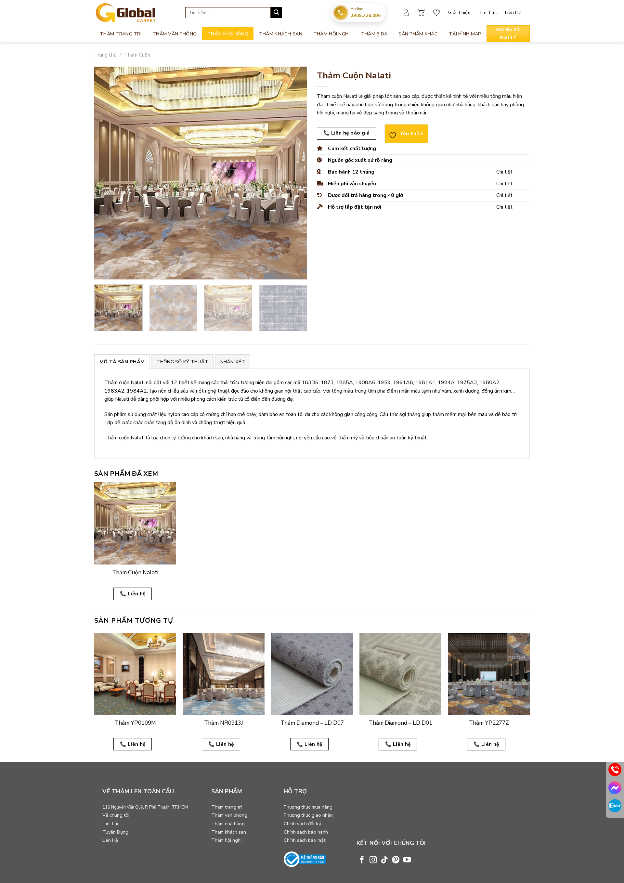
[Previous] (106, 173)
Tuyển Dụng (115, 832)
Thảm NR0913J (223, 723)
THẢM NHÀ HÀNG (227, 34)
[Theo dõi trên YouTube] (407, 860)
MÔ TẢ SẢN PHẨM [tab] (122, 361)
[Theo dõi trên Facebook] (362, 860)
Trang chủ (105, 54)
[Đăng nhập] (406, 12)
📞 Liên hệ (133, 593)
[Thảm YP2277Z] (489, 674)
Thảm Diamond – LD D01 (400, 723)
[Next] (295, 173)
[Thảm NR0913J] (224, 674)
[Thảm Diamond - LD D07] (312, 674)
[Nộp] (276, 12)
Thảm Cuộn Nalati (135, 572)
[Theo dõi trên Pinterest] (395, 860)
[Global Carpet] (135, 12)
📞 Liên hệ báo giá (346, 132)
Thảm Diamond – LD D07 (312, 723)
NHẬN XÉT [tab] (232, 361)
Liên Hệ (513, 12)
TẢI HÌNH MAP (465, 34)
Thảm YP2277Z (489, 723)
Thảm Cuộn (137, 54)
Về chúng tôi (115, 815)
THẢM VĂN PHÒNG (174, 34)
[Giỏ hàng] (421, 12)
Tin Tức (488, 12)
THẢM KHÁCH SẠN (280, 34)
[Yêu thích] (436, 12)
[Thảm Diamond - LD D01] (400, 674)
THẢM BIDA (374, 34)
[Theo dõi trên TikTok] (384, 860)
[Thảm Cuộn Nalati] (135, 523)
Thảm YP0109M (135, 723)
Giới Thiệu (459, 12)
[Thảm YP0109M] (135, 674)
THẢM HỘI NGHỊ (331, 34)
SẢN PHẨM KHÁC (418, 34)
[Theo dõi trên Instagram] (373, 860)
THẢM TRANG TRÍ (120, 34)
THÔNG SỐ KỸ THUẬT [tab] (182, 361)
